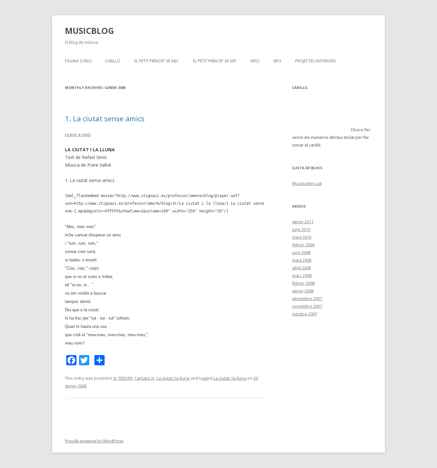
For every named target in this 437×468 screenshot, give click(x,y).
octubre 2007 (304, 314)
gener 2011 (303, 222)
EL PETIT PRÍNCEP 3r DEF (214, 61)
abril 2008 (301, 268)
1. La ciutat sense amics (105, 118)
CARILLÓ (112, 61)
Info (254, 61)
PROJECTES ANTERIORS (315, 61)
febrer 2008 (303, 283)
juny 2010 (301, 229)
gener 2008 (303, 291)
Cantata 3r (144, 378)
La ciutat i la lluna (172, 378)
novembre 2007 (307, 306)
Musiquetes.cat (307, 183)
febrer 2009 (303, 245)
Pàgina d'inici (78, 61)
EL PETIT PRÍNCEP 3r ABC (156, 61)
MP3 (277, 61)
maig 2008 (301, 260)
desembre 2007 (307, 298)
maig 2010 (301, 237)
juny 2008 (301, 252)
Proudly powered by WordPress (94, 441)
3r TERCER (122, 378)
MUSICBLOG (89, 30)
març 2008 (302, 275)
